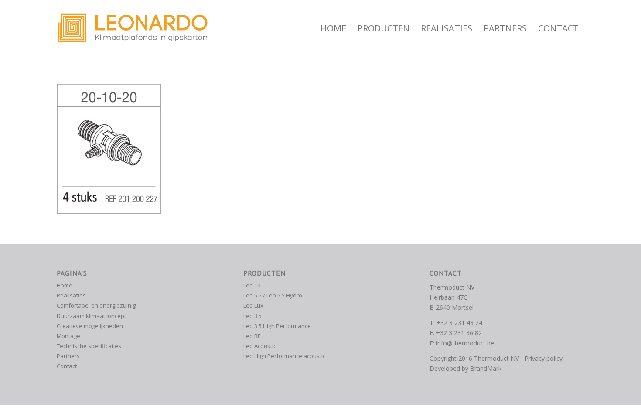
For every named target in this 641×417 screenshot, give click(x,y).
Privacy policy (544, 358)
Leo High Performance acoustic (284, 356)
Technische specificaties (89, 346)
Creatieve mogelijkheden (90, 326)
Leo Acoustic (259, 346)
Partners (68, 356)
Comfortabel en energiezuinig (96, 305)
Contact (67, 366)
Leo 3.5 (252, 316)
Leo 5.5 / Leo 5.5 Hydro (272, 295)
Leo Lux (253, 305)
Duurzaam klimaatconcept (91, 316)
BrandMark (485, 368)
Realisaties (71, 295)
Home (64, 285)
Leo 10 (251, 285)
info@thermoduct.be (465, 343)
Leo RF (251, 336)
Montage (68, 336)
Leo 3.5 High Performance (277, 326)
